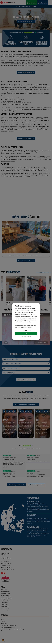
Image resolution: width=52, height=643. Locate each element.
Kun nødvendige (26, 337)
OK (26, 333)
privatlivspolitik (28, 327)
